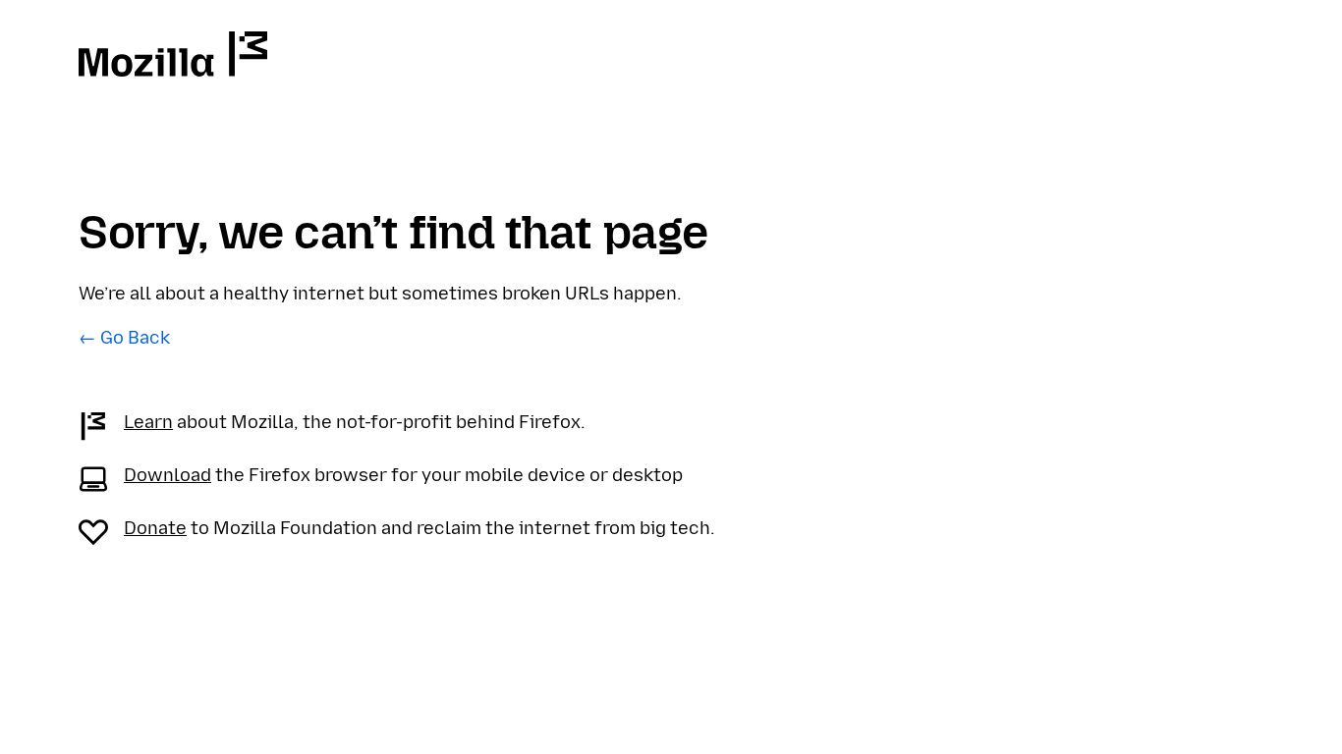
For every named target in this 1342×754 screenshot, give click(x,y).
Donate (155, 528)
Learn (148, 422)
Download (167, 475)
